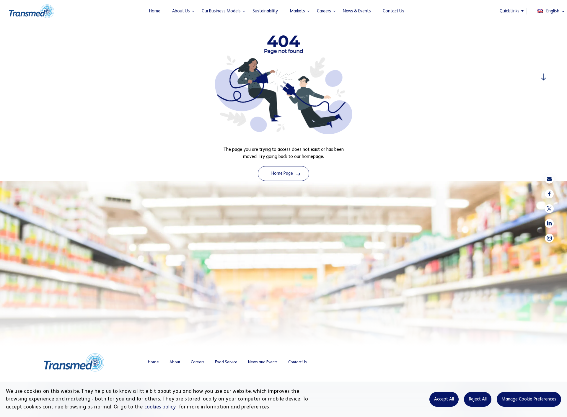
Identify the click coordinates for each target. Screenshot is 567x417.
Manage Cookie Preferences (528, 399)
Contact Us (393, 11)
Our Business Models (221, 11)
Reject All (478, 399)
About (175, 362)
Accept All (444, 399)
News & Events (357, 11)
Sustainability (265, 11)
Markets (297, 11)
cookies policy (160, 407)
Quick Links (509, 11)
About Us (181, 11)
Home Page (282, 173)
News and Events (263, 362)
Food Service (226, 362)
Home (154, 11)
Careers (324, 11)
